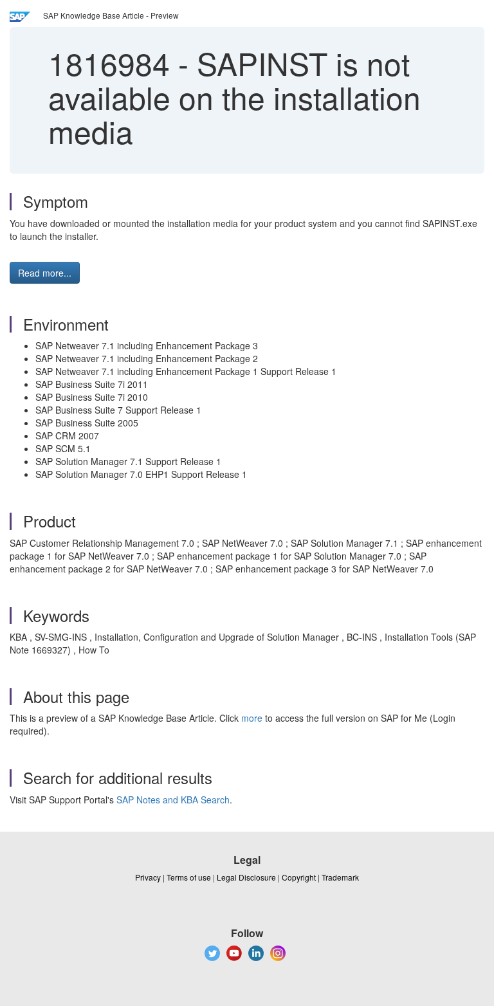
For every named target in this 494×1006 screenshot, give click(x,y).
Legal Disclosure (246, 877)
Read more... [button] (44, 272)
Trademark (340, 877)
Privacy (148, 877)
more (251, 717)
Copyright (299, 877)
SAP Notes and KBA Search (173, 799)
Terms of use (189, 877)
